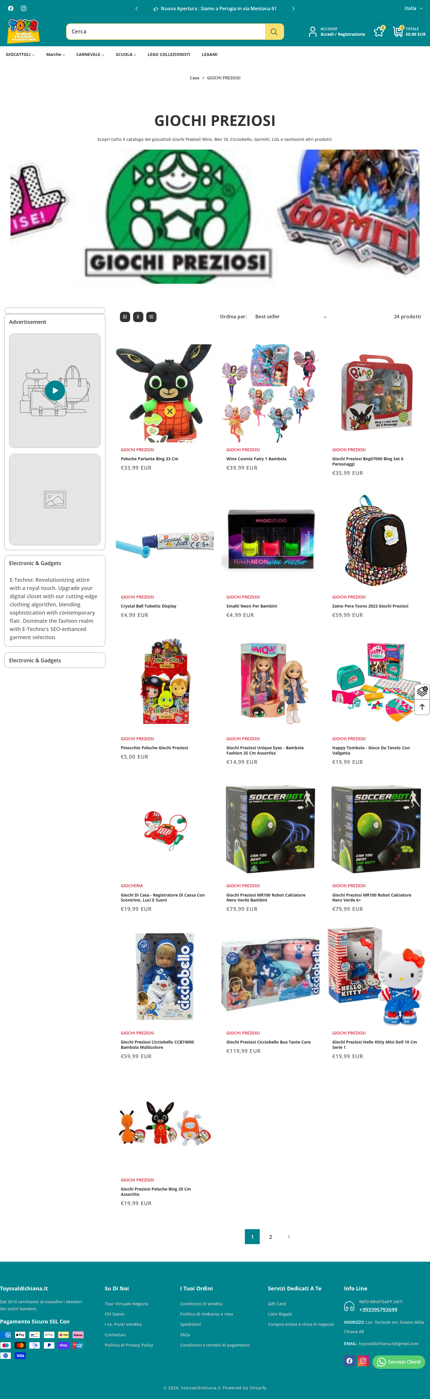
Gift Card (277, 1303)
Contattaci (115, 1335)
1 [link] (252, 1236)
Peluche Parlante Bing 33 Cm (149, 458)
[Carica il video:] (55, 390)
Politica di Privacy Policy (129, 1345)
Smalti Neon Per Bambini (251, 606)
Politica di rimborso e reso (206, 1314)
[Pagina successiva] (288, 1236)
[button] (293, 8)
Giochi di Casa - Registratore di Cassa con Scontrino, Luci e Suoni (163, 897)
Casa (194, 78)
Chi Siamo (115, 1314)
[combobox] (175, 31)
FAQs (185, 1335)
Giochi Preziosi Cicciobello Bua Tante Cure (268, 1042)
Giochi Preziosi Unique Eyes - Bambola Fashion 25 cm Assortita (265, 750)
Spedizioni (190, 1324)
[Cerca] (274, 31)
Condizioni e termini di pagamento (215, 1345)
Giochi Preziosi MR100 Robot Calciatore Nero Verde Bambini (265, 897)
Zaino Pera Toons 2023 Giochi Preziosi (370, 606)
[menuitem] (20, 54)
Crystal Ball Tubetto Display (148, 606)
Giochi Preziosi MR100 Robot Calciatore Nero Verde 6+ (371, 897)
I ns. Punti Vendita (123, 1324)
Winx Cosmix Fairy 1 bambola (256, 458)
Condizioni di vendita (201, 1303)
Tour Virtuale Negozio (127, 1303)
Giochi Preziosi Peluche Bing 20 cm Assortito (156, 1191)
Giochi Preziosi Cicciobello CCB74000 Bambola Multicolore (157, 1044)
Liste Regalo (280, 1314)
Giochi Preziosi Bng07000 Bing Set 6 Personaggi (367, 461)
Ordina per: (233, 316)
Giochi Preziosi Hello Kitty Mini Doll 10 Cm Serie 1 (374, 1044)
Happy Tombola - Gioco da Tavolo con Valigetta (371, 750)
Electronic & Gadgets (35, 563)
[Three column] (125, 317)
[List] (151, 317)
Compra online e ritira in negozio (301, 1324)
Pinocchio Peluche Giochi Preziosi (154, 747)
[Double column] (138, 317)
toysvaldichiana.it (201, 1388)
